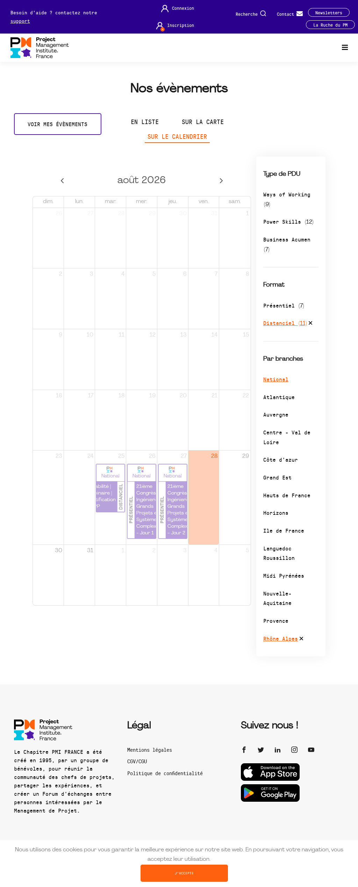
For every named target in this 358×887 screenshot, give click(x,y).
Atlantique (279, 397)
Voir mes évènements (57, 124)
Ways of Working (286, 199)
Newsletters (328, 12)
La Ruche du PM (330, 24)
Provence (275, 620)
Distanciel (285, 322)
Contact (286, 13)
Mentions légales (149, 749)
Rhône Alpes (280, 638)
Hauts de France (286, 495)
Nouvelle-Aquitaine (277, 598)
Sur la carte (203, 121)
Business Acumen (286, 244)
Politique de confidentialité (165, 773)
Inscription (180, 25)
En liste (145, 121)
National (275, 379)
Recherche (248, 13)
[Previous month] (62, 181)
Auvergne (275, 414)
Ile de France (283, 530)
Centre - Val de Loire (286, 437)
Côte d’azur (280, 459)
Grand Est (277, 477)
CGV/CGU (137, 761)
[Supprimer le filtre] (310, 324)
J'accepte (184, 873)
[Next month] (221, 181)
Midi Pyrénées (283, 575)
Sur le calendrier (177, 136)
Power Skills (288, 221)
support (20, 20)
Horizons (275, 512)
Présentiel (283, 305)
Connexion (183, 8)
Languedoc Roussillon (279, 553)
